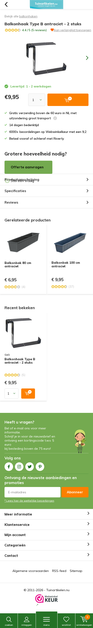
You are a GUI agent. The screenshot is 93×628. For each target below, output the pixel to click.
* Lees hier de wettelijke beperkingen (29, 500)
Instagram (19, 466)
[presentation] (83, 57)
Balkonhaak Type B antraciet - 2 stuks (20, 361)
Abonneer (75, 492)
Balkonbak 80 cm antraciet (18, 264)
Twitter (29, 466)
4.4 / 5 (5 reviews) (34, 30)
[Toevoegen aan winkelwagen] (28, 393)
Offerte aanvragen (27, 167)
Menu (46, 624)
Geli (7, 354)
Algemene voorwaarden (30, 571)
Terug (6, 4)
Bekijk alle (21, 16)
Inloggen (26, 624)
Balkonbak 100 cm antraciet (65, 264)
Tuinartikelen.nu (58, 590)
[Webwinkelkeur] (46, 600)
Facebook (9, 466)
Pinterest (40, 466)
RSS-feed (59, 571)
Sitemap (76, 571)
